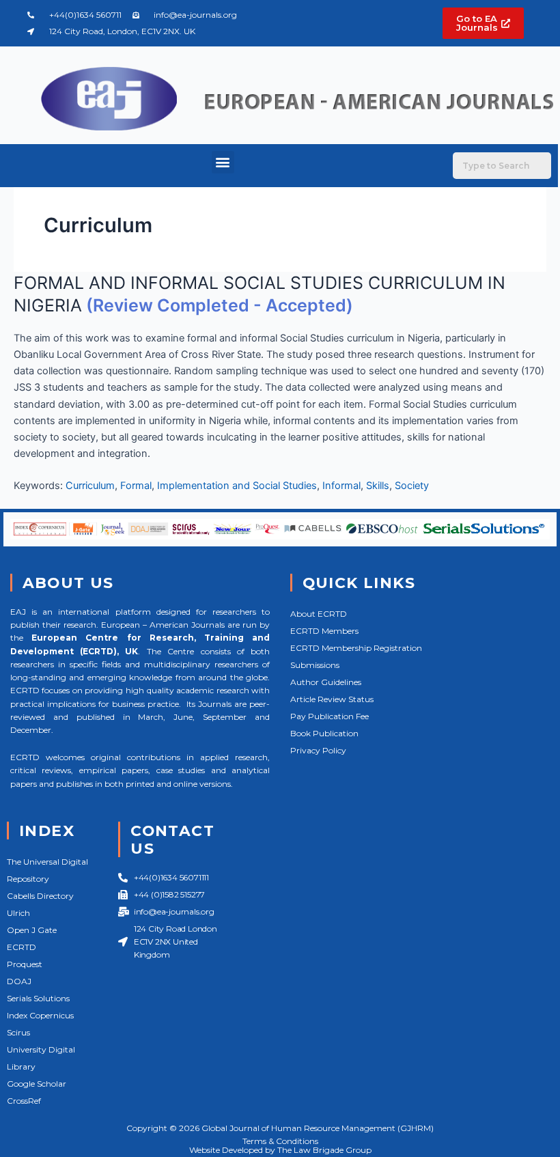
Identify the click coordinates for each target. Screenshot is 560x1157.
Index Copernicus (40, 1015)
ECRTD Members (324, 631)
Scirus (18, 1032)
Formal (136, 485)
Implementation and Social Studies (237, 485)
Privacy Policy (318, 750)
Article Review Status (332, 699)
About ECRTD (318, 614)
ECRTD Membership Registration (356, 648)
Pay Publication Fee (329, 716)
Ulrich (18, 913)
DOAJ (19, 981)
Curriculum (90, 485)
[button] (223, 162)
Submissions (314, 665)
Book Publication (324, 733)
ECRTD (21, 947)
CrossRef (24, 1101)
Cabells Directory (40, 896)
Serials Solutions (38, 998)
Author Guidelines (325, 682)
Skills (377, 485)
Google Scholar (36, 1083)
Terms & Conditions (280, 1141)
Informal (341, 485)
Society (412, 485)
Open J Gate (32, 930)
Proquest (24, 964)
